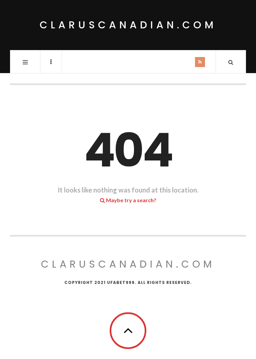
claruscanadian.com (128, 25)
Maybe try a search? (130, 200)
